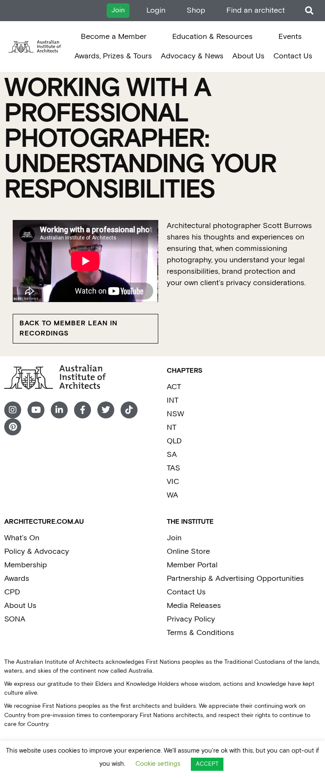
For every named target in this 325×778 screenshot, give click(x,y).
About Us (248, 56)
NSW (175, 414)
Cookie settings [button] (157, 764)
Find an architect (255, 10)
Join (174, 538)
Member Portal (192, 565)
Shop (196, 10)
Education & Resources (212, 36)
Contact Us (292, 56)
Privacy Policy (191, 619)
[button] (309, 10)
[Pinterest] (12, 426)
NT (171, 427)
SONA (14, 619)
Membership (25, 565)
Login (155, 10)
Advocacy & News (192, 56)
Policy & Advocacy (36, 551)
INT (173, 400)
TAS (173, 468)
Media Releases (194, 605)
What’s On (21, 538)
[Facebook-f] (82, 409)
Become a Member (113, 36)
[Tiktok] (129, 409)
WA (172, 495)
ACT (174, 387)
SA (172, 454)
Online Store (188, 551)
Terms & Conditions (200, 633)
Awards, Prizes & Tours (113, 56)
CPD (12, 592)
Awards (16, 578)
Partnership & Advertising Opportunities (235, 578)
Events (290, 36)
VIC (173, 482)
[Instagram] (12, 409)
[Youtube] (36, 409)
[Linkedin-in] (59, 409)
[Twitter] (105, 409)
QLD (174, 441)
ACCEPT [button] (207, 764)
